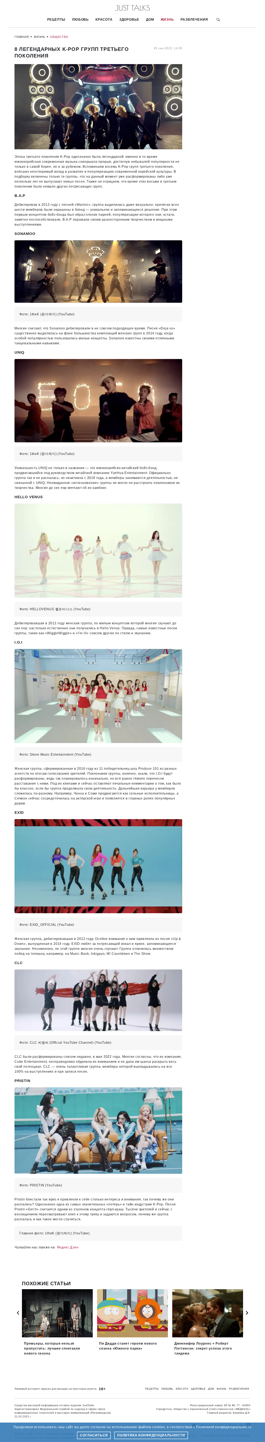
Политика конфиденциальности (151, 1435)
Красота (104, 19)
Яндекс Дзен (67, 1247)
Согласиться (94, 1435)
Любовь (80, 19)
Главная (21, 36)
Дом (150, 19)
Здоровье (129, 19)
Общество (59, 36)
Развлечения (194, 19)
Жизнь (167, 19)
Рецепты (56, 19)
